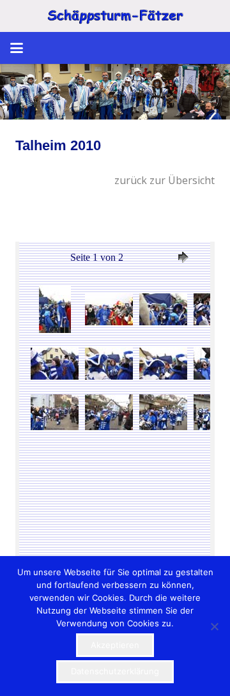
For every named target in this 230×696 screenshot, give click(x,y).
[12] (115, 92)
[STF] (115, 16)
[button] (16, 48)
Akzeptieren (115, 645)
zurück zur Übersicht (164, 180)
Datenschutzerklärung (115, 671)
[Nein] (214, 626)
